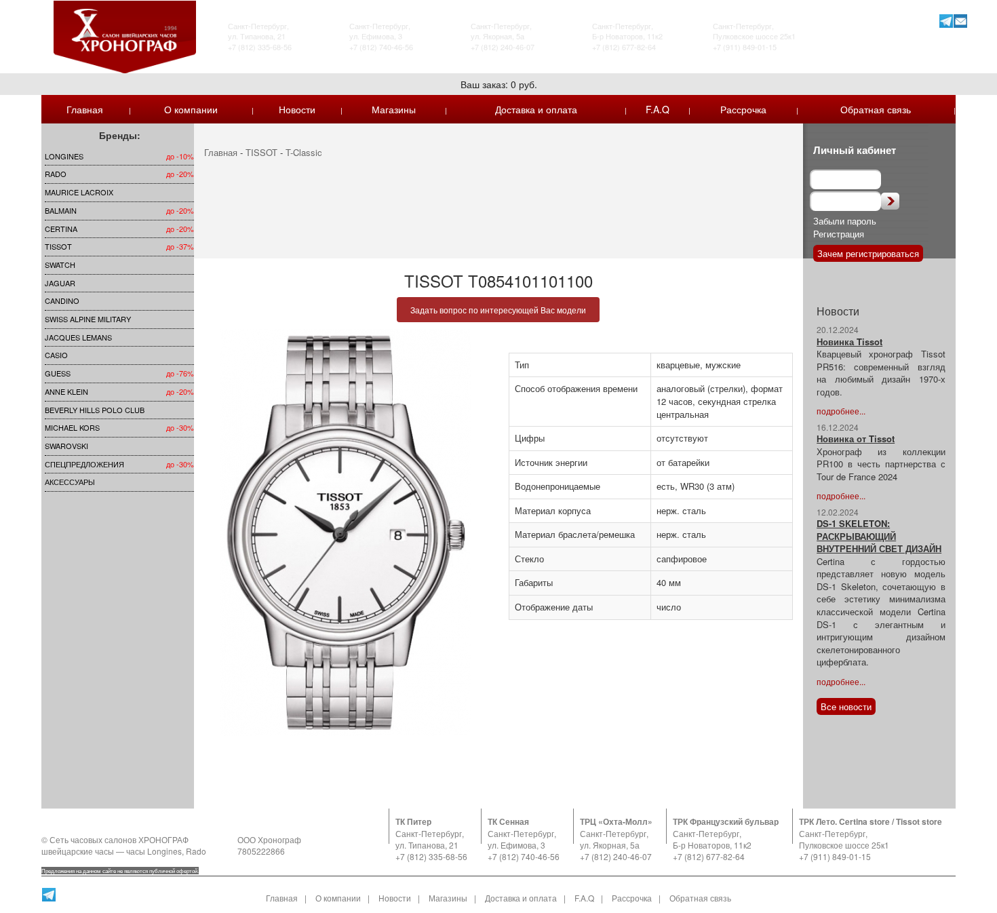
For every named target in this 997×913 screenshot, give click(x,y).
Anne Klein (66, 391)
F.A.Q (657, 109)
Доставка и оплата (536, 109)
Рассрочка (743, 109)
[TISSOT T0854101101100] (346, 532)
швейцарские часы (77, 851)
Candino (62, 300)
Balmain (61, 210)
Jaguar (60, 282)
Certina (61, 228)
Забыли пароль (844, 220)
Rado (55, 173)
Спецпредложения (84, 464)
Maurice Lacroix (79, 192)
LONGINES (64, 156)
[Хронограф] (125, 35)
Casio (56, 354)
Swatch (60, 264)
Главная (84, 109)
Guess (58, 373)
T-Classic (304, 152)
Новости (297, 109)
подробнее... (841, 410)
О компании (191, 109)
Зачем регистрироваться (868, 253)
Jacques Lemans (78, 337)
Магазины (394, 109)
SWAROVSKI (66, 445)
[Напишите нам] (960, 21)
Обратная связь (875, 109)
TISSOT (58, 246)
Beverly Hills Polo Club (94, 409)
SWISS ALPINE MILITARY (88, 318)
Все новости (846, 706)
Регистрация (838, 233)
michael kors (72, 427)
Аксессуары (70, 481)
